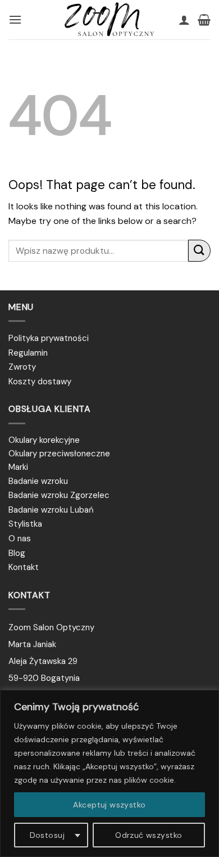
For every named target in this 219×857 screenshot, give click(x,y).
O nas (19, 538)
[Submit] (199, 251)
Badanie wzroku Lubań (51, 509)
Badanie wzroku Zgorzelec (59, 495)
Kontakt (23, 567)
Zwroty (22, 367)
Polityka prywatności (48, 338)
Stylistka (25, 524)
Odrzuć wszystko (148, 835)
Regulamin (28, 352)
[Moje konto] (184, 19)
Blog (16, 553)
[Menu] (15, 19)
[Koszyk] (204, 19)
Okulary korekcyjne (44, 440)
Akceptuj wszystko (109, 805)
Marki (18, 467)
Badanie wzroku (38, 481)
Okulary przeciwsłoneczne (59, 453)
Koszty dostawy (39, 381)
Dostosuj (47, 835)
